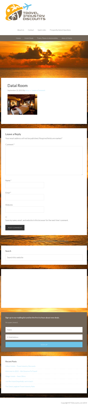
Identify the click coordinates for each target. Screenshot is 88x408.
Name (8, 180)
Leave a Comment (38, 90)
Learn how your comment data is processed (50, 241)
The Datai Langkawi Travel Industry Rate (20, 386)
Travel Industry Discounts (44, 11)
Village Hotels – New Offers (15, 376)
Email (8, 192)
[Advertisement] (44, 57)
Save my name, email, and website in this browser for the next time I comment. (36, 220)
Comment (9, 144)
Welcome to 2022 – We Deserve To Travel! (21, 371)
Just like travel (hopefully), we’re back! (19, 381)
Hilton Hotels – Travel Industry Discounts (20, 366)
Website (9, 205)
